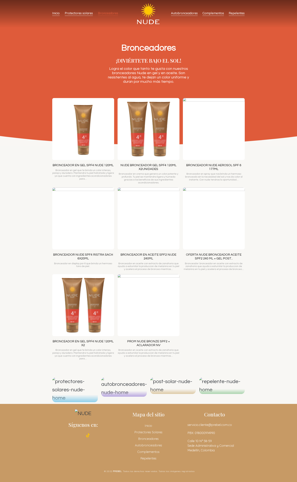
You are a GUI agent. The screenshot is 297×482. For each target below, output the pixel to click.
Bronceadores (108, 13)
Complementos (213, 13)
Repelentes (237, 13)
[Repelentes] (222, 385)
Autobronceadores (184, 13)
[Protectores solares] (75, 389)
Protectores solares (79, 13)
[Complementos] (173, 385)
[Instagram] (78, 435)
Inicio (56, 13)
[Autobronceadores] (124, 387)
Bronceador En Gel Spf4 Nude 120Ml (83, 165)
